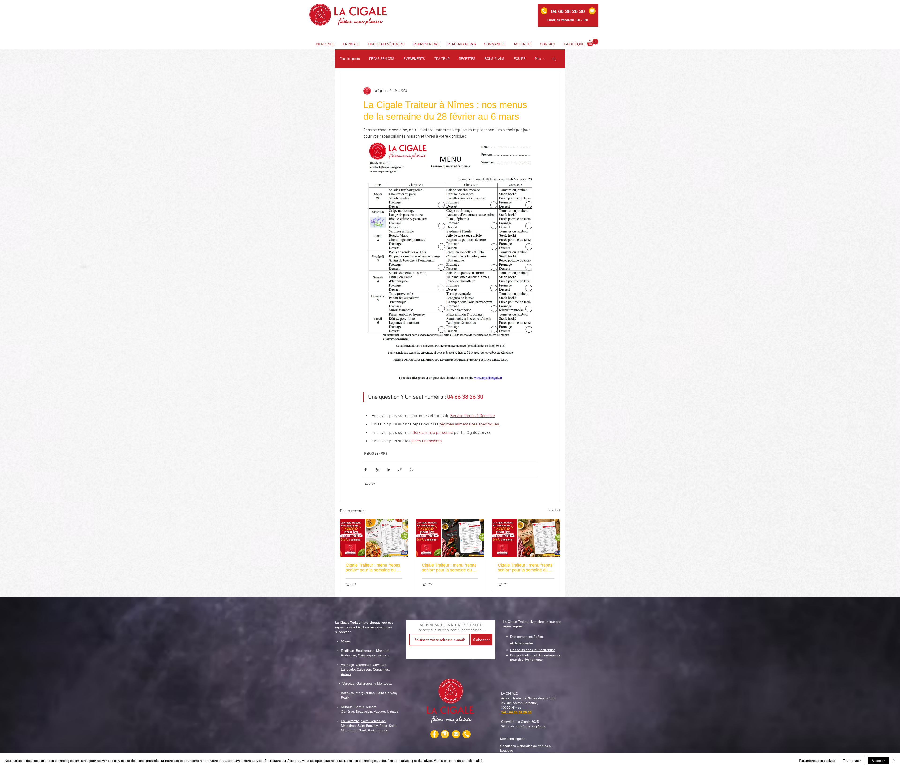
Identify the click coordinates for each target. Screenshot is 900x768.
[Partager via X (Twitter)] (377, 469)
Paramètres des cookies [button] (817, 760)
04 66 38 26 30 (520, 712)
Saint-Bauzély (367, 725)
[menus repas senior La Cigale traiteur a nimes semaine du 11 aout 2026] (450, 538)
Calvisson (364, 669)
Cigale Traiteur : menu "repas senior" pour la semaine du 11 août (449, 568)
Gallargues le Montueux (374, 683)
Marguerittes (365, 693)
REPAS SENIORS (381, 58)
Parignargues (378, 730)
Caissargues (367, 655)
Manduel (382, 650)
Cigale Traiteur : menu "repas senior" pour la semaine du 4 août (525, 568)
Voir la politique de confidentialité (458, 760)
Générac (347, 711)
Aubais (346, 674)
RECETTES (467, 58)
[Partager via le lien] (400, 469)
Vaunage (347, 665)
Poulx (345, 697)
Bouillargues (365, 650)
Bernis (359, 707)
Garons (383, 655)
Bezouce (347, 693)
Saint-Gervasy (386, 693)
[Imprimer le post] (411, 469)
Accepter (878, 760)
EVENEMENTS (414, 58)
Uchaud (392, 711)
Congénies (381, 669)
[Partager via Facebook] (365, 469)
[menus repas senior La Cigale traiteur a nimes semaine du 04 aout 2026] (526, 538)
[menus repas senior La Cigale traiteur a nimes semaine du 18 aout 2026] (374, 538)
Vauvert (379, 711)
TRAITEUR (442, 58)
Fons (383, 725)
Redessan (348, 655)
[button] (592, 42)
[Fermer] (894, 760)
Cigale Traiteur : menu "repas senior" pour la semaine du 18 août (373, 568)
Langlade (348, 669)
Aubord (371, 707)
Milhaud (347, 707)
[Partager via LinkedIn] (388, 469)
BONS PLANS (494, 58)
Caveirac (379, 665)
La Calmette (350, 721)
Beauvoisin (364, 711)
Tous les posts (350, 58)
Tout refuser (852, 760)
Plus (538, 58)
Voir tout (554, 510)
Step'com (538, 726)
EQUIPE (519, 58)
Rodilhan (347, 650)
